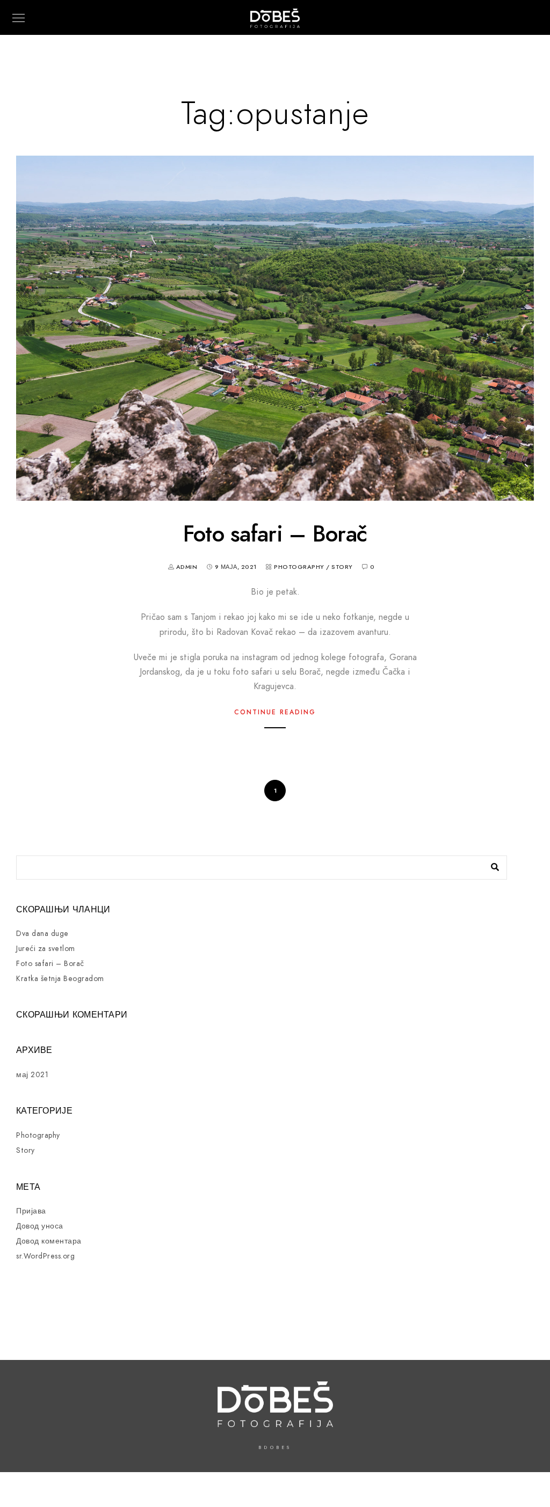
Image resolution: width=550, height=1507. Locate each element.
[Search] (491, 864)
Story (342, 567)
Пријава (31, 1211)
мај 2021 (32, 1075)
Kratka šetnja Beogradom (60, 979)
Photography (299, 567)
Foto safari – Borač (275, 534)
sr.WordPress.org (45, 1256)
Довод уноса (39, 1226)
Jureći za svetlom (45, 948)
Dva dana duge (42, 933)
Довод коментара (49, 1241)
